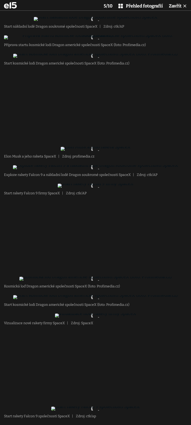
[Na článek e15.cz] (10, 5)
